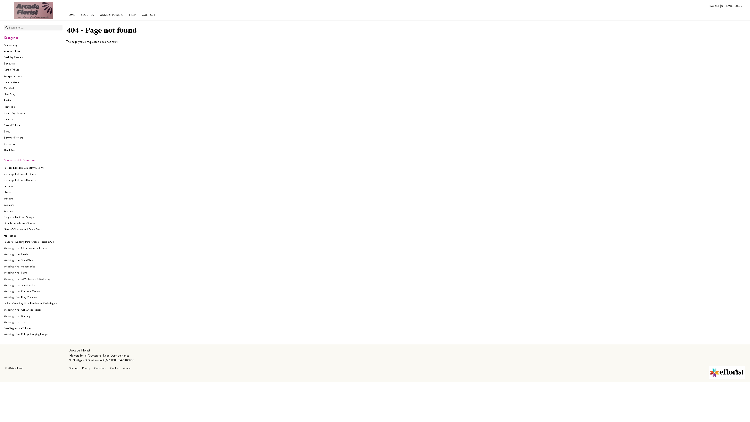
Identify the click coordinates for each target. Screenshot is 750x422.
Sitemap (73, 368)
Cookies (114, 368)
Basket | (725, 6)
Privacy (86, 368)
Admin (126, 368)
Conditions (100, 368)
